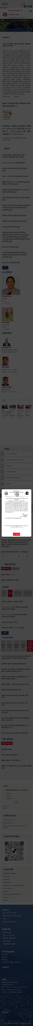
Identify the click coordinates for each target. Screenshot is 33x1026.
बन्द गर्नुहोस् (16, 534)
